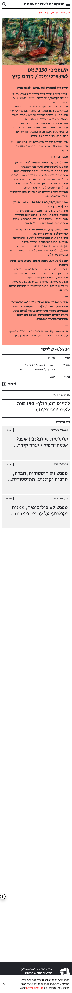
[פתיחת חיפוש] (4, 4)
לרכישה (11, 383)
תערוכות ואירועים (59, 12)
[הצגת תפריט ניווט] (68, 4)
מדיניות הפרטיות (34, 988)
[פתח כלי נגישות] (3, 896)
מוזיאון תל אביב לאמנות (44, 4)
